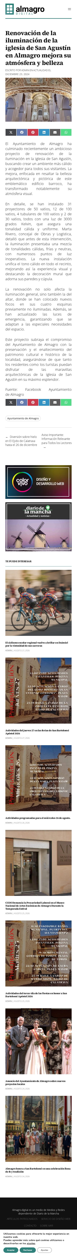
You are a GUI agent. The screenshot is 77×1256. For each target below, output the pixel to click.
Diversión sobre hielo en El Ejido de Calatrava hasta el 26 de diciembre (21, 441)
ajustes (31, 1243)
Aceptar (11, 1250)
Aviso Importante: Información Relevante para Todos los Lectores (57, 439)
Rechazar (27, 1250)
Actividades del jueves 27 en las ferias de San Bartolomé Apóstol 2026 (37, 732)
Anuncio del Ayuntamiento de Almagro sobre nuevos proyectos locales (35, 1083)
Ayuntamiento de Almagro (23, 418)
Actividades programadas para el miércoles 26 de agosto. (37, 818)
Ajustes (44, 1250)
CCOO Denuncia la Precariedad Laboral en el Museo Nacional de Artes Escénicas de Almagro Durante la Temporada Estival (34, 905)
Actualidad (40, 70)
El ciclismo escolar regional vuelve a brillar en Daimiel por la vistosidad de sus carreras (36, 644)
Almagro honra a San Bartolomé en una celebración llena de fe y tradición (37, 1170)
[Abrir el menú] (69, 9)
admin (25, 70)
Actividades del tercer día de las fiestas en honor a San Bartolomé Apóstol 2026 (36, 995)
